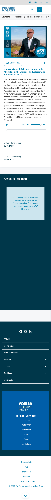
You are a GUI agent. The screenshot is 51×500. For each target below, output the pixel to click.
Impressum (26, 472)
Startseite (6, 17)
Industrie (7, 359)
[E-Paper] (30, 2)
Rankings (8, 373)
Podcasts (18, 17)
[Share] (44, 63)
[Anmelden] (39, 9)
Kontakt (26, 476)
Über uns (26, 420)
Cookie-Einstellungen (26, 481)
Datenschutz (26, 462)
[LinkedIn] (30, 331)
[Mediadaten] (41, 2)
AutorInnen (26, 425)
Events (26, 439)
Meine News (9, 346)
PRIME (6, 339)
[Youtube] (25, 331)
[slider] (25, 129)
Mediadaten (26, 444)
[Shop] (46, 2)
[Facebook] (20, 331)
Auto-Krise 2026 (11, 353)
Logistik (7, 366)
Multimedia (8, 380)
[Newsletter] (35, 2)
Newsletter (26, 430)
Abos (26, 434)
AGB (26, 467)
